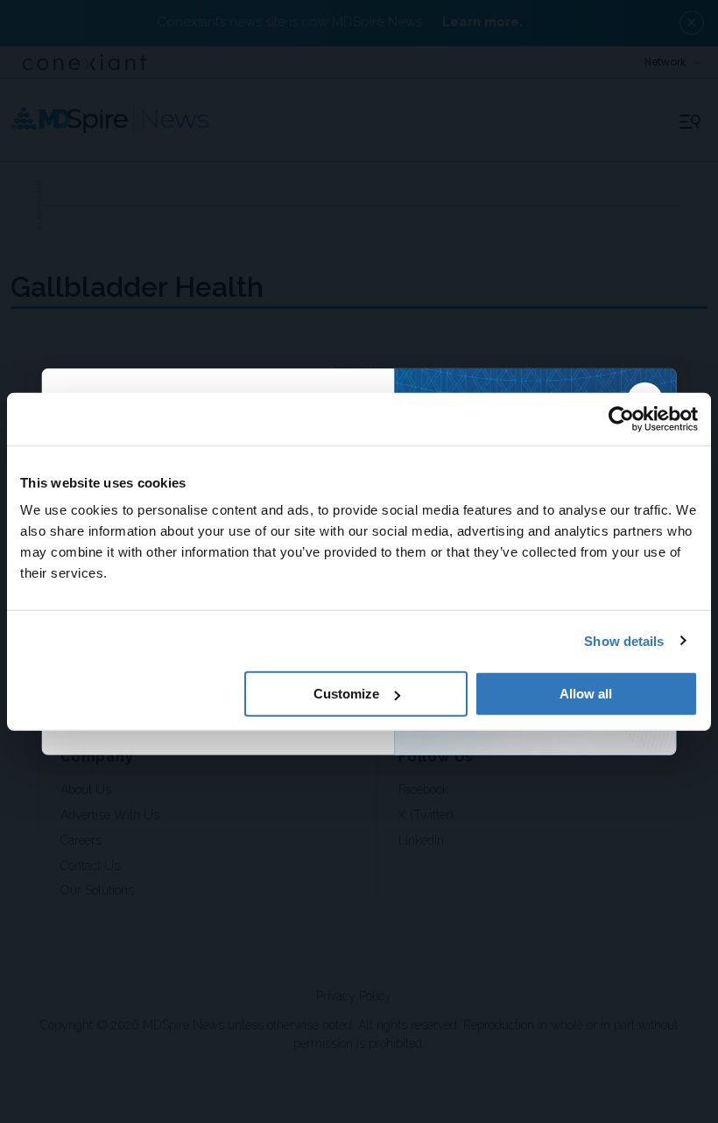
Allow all (586, 693)
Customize (346, 693)
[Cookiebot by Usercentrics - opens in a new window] (621, 418)
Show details (624, 640)
